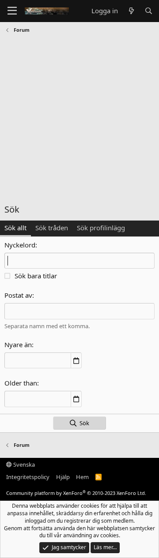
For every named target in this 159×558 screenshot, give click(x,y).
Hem (82, 477)
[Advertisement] (79, 119)
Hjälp (63, 477)
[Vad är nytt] (131, 11)
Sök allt (15, 227)
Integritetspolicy (27, 477)
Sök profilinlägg (101, 227)
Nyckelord (19, 244)
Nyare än (18, 344)
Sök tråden (51, 227)
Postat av (18, 295)
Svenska (23, 464)
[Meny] (12, 11)
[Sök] (148, 11)
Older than (20, 382)
